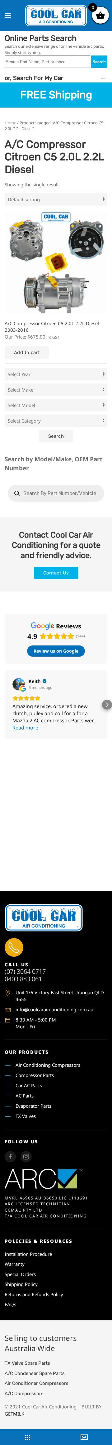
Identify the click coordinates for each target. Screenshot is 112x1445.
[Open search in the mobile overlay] (56, 493)
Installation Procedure (28, 1254)
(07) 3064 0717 (25, 971)
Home (10, 123)
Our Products (27, 1052)
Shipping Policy (21, 1284)
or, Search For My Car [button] (34, 78)
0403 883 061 (23, 979)
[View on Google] (18, 684)
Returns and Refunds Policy (34, 1294)
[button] (8, 15)
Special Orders (20, 1274)
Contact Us (56, 573)
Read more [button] (25, 727)
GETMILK (14, 1414)
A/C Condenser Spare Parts (35, 1373)
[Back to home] (56, 15)
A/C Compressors (24, 1393)
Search (99, 62)
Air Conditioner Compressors (36, 1383)
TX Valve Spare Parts (27, 1363)
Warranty (15, 1264)
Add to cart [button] (27, 352)
